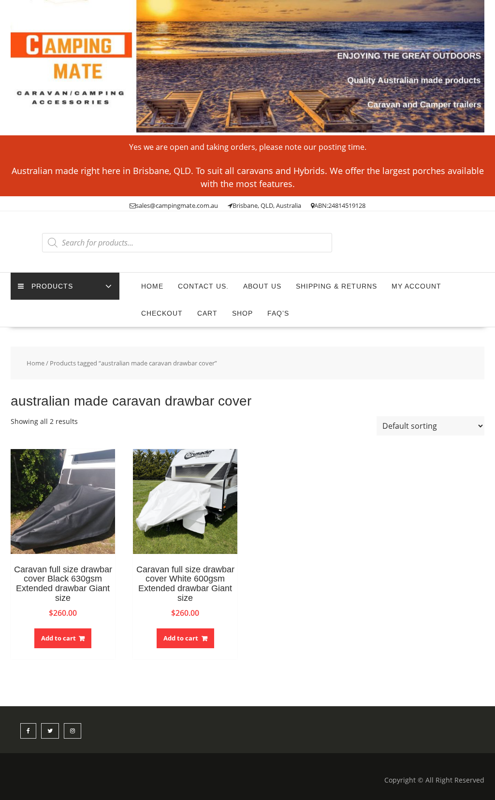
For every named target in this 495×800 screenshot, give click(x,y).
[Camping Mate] (247, 129)
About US (262, 286)
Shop (242, 313)
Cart (207, 313)
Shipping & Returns (336, 286)
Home (152, 286)
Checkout (162, 313)
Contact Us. (203, 286)
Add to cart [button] (58, 638)
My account (416, 286)
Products (52, 286)
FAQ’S (278, 313)
